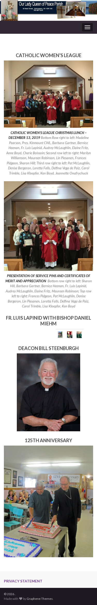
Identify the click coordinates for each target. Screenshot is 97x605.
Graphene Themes (40, 599)
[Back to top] (85, 593)
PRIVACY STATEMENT (23, 581)
